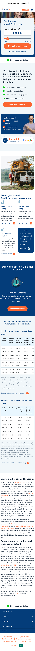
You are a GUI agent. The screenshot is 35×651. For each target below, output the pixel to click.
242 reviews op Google (14, 141)
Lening (4, 616)
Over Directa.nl (7, 612)
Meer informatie (6, 254)
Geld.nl (14, 565)
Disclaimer (19, 639)
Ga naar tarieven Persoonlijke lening (13, 393)
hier (17, 593)
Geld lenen (5, 621)
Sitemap (23, 641)
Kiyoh (8, 565)
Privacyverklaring (9, 637)
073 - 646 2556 (12, 121)
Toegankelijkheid (23, 637)
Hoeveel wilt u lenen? (12, 29)
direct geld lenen (19, 482)
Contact (26, 9)
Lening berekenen (17, 308)
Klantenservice (7, 626)
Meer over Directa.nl (17, 105)
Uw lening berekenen (17, 46)
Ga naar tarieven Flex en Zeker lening (13, 463)
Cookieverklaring (7, 639)
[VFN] (22, 645)
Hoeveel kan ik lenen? (17, 51)
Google (3, 565)
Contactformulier (12, 127)
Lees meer (23, 248)
